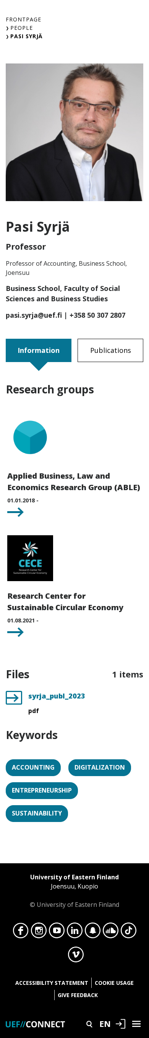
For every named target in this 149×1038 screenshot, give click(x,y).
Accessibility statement (51, 982)
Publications (110, 350)
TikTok (128, 932)
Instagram (39, 932)
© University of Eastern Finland (74, 891)
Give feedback (78, 995)
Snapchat (92, 932)
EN (105, 1023)
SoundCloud (110, 932)
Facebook (21, 932)
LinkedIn (75, 932)
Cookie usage (114, 982)
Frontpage (23, 19)
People (21, 27)
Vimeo (76, 957)
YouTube (57, 932)
